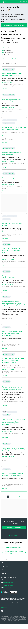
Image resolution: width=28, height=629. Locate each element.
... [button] (17, 496)
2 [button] (10, 496)
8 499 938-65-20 (15, 535)
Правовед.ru (5, 563)
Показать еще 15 (14, 493)
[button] (22, 497)
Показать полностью (8, 82)
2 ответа (4, 88)
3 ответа (4, 375)
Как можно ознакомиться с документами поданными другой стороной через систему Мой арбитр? (13, 303)
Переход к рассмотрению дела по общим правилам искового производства (12, 333)
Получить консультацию (14, 527)
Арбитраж (7, 219)
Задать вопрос (23, 1)
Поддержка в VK (7, 587)
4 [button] (15, 496)
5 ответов (5, 437)
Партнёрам (5, 573)
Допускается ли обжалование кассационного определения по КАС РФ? (13, 250)
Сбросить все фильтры (11, 58)
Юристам (4, 570)
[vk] (2, 611)
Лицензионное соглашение (7, 605)
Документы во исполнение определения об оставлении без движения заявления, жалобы (12, 387)
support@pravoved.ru (8, 582)
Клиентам (5, 566)
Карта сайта (4, 607)
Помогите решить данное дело (11, 178)
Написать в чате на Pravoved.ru (10, 580)
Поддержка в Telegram (8, 585)
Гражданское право (9, 69)
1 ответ (4, 114)
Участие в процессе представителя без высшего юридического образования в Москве (13, 360)
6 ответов (5, 238)
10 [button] (19, 496)
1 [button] (8, 496)
